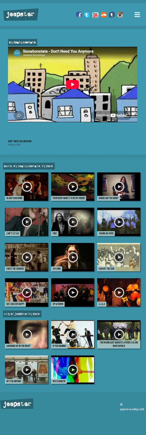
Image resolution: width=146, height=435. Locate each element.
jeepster (20, 14)
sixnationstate (22, 42)
